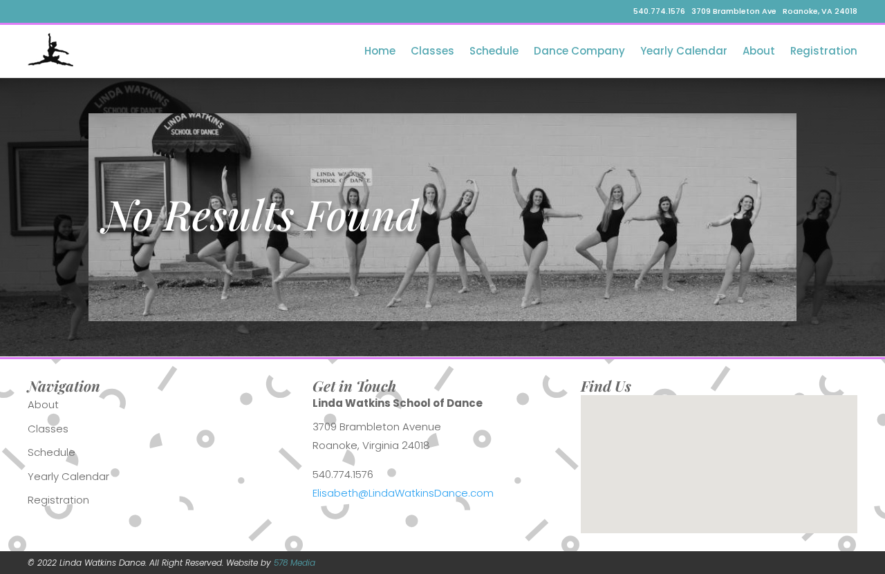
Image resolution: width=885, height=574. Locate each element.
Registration (823, 51)
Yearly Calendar (683, 51)
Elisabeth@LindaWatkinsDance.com (403, 493)
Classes (432, 51)
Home (379, 51)
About (759, 51)
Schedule (494, 51)
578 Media (294, 562)
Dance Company (579, 51)
